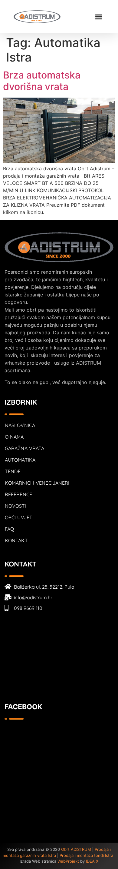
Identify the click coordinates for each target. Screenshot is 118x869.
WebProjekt (68, 861)
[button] (98, 16)
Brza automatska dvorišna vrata (41, 80)
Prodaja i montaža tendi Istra (86, 855)
